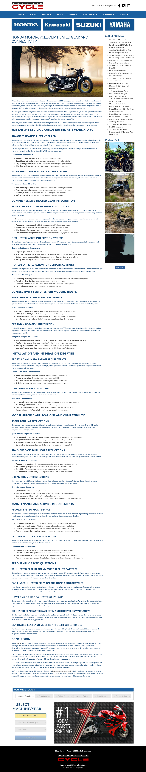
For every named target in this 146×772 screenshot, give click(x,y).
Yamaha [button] (72, 14)
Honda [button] (32, 14)
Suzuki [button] (59, 14)
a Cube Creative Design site (73, 768)
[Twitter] (123, 6)
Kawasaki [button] (46, 14)
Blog (57, 751)
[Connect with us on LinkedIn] (128, 6)
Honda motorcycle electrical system (27, 219)
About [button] (20, 14)
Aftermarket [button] (108, 14)
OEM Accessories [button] (89, 14)
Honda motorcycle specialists (62, 671)
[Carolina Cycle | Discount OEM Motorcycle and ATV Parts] (73, 758)
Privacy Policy (66, 751)
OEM (19, 643)
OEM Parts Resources (82, 751)
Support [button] (123, 14)
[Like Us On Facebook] (119, 6)
